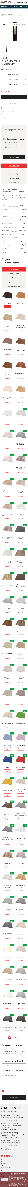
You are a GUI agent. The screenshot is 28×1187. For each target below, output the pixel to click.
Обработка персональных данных (11, 1153)
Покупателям (6, 1160)
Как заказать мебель (7, 1162)
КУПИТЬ (14, 97)
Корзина (16, 6)
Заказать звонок (14, 157)
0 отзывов (9, 69)
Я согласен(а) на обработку (14, 1092)
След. (17, 1038)
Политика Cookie (15, 1185)
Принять (4, 1179)
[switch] (3, 1091)
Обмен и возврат (6, 1167)
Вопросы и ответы (6, 1171)
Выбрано (7, 307)
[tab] (14, 166)
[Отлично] (13, 1061)
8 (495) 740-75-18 (22, 2)
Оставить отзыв (14, 1097)
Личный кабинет (7, 1149)
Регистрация (4, 1151)
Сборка (3, 1165)
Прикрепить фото (20, 1070)
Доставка (3, 1163)
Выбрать (20, 307)
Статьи (3, 1169)
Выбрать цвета (14, 103)
